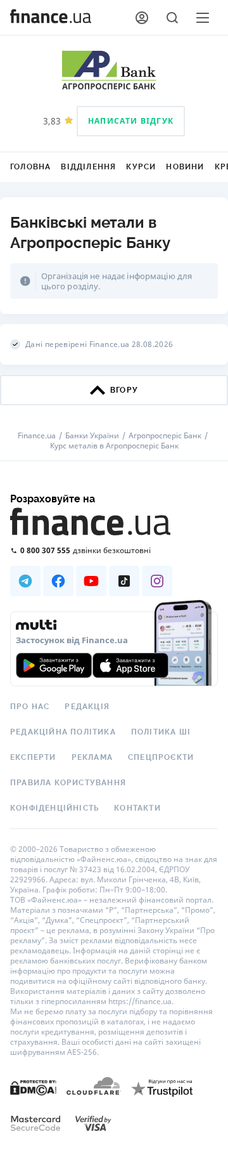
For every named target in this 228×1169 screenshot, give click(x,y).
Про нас (29, 706)
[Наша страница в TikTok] (124, 581)
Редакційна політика (63, 732)
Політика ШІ (161, 732)
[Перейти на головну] (50, 18)
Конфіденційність (54, 808)
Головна (30, 166)
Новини (185, 166)
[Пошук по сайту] (172, 18)
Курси (141, 166)
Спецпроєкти (161, 757)
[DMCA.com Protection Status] (33, 1086)
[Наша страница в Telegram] (25, 581)
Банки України (92, 436)
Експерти (33, 757)
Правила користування (68, 782)
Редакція (87, 706)
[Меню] (202, 18)
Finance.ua (37, 436)
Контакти (137, 808)
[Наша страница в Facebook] (58, 581)
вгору (124, 390)
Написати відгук (131, 120)
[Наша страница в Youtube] (91, 581)
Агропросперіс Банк (165, 436)
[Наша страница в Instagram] (157, 581)
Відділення (88, 166)
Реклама (92, 757)
